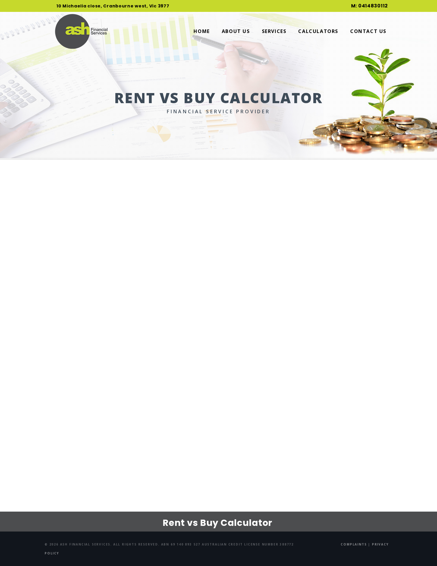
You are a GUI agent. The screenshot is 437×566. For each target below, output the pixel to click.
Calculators (318, 31)
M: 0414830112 (369, 5)
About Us (236, 31)
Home (202, 31)
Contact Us (368, 31)
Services (274, 31)
